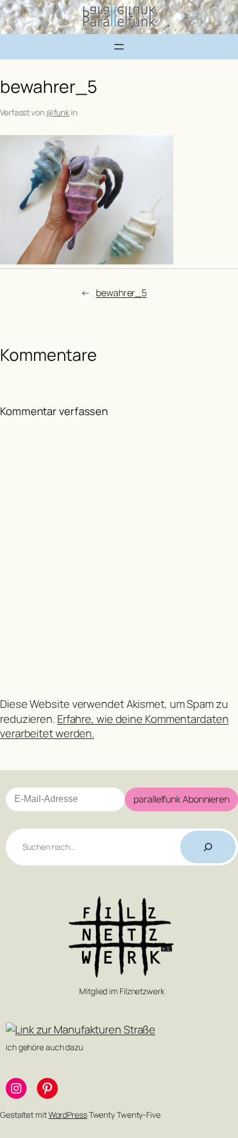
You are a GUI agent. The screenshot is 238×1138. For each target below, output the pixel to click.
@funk (58, 112)
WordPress (68, 1114)
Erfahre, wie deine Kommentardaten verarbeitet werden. (114, 726)
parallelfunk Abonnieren (181, 799)
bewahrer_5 (121, 292)
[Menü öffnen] (119, 47)
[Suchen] (208, 847)
